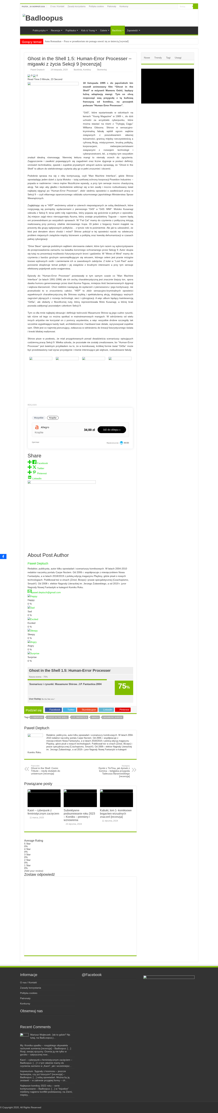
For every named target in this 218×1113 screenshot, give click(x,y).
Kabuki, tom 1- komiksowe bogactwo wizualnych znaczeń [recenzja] (116, 813)
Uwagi (178, 57)
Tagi (168, 57)
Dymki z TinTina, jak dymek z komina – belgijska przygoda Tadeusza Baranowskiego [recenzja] (114, 771)
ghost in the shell (57, 717)
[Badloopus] (43, 17)
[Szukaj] (195, 6)
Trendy (158, 57)
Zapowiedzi (132, 30)
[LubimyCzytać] (168, 7)
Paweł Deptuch (37, 70)
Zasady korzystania (76, 6)
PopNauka (71, 30)
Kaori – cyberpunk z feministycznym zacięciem (43, 812)
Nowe (147, 57)
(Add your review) (33, 870)
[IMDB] (172, 7)
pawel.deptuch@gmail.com (46, 592)
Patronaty (111, 6)
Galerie (103, 30)
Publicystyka (39, 30)
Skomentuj (102, 70)
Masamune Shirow (112, 717)
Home (26, 30)
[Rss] (158, 7)
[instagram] (165, 7)
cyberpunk (37, 717)
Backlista (116, 30)
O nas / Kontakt (57, 6)
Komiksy (87, 70)
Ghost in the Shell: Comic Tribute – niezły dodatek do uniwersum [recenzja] (45, 770)
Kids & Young (88, 30)
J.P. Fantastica (79, 717)
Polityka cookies (96, 6)
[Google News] (175, 7)
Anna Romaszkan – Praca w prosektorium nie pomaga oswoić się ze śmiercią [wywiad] (87, 41)
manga (95, 717)
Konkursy (124, 6)
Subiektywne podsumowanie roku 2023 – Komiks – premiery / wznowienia (79, 815)
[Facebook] (161, 7)
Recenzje (55, 30)
